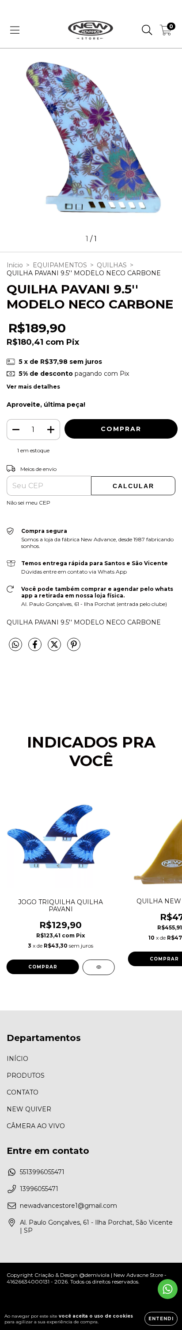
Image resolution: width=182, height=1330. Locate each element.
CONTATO (22, 1092)
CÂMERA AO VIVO (36, 1126)
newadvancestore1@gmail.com (68, 1206)
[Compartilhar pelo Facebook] (35, 648)
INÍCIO (17, 1059)
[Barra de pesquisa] (147, 30)
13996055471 (39, 1189)
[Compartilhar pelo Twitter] (55, 648)
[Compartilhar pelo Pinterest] (73, 648)
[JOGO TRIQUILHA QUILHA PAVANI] (99, 967)
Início (15, 265)
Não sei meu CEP (28, 502)
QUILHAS (112, 265)
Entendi (161, 1319)
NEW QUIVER (29, 1109)
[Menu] (15, 30)
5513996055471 (42, 1172)
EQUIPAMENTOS (60, 265)
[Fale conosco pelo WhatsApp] (168, 1289)
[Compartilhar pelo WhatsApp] (15, 645)
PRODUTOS (26, 1075)
